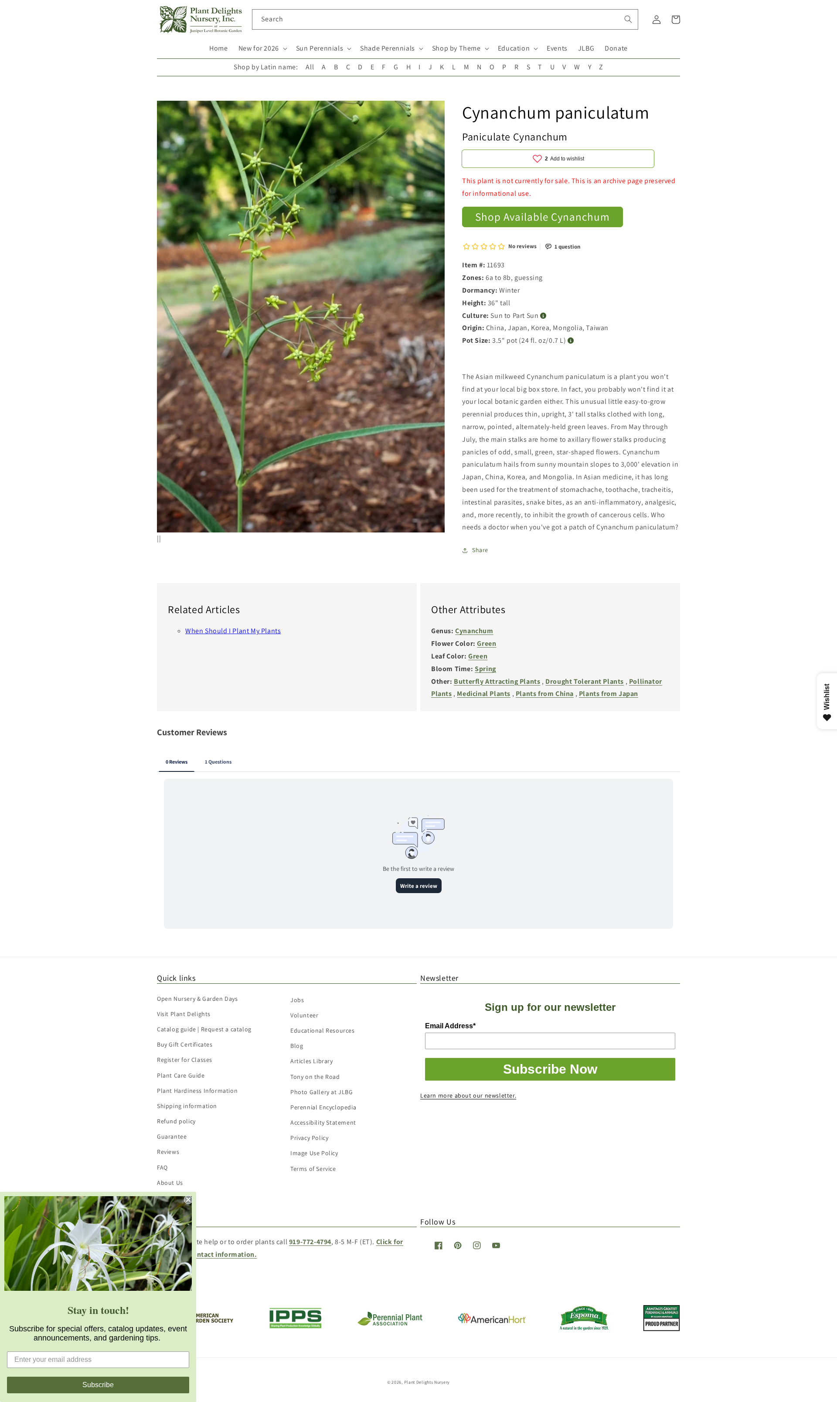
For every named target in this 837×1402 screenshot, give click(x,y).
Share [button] (480, 550)
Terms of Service (313, 1169)
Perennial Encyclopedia (323, 1107)
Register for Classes (184, 1060)
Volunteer (304, 1015)
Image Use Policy (314, 1153)
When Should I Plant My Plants (233, 630)
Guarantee (172, 1136)
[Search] (628, 19)
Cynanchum (474, 630)
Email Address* (450, 1026)
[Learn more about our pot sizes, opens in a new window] (571, 340)
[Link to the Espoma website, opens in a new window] (584, 1328)
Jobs (297, 1000)
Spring (485, 668)
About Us (170, 1183)
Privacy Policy (309, 1138)
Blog (296, 1046)
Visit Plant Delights (184, 1014)
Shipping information (187, 1106)
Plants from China (545, 693)
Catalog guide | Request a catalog (204, 1029)
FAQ (162, 1167)
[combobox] (445, 19)
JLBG (586, 48)
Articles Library (311, 1061)
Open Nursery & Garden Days (197, 999)
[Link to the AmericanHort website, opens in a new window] (492, 1320)
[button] (262, 48)
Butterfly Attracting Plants (497, 681)
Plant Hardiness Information (197, 1091)
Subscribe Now (550, 1069)
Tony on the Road (315, 1077)
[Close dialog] (188, 1199)
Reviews (168, 1152)
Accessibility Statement (323, 1122)
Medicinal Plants (483, 693)
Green (486, 643)
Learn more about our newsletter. (468, 1095)
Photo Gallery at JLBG (321, 1092)
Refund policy (176, 1121)
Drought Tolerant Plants (584, 681)
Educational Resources (322, 1030)
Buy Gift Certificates (185, 1044)
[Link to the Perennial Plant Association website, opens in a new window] (390, 1323)
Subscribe (98, 1384)
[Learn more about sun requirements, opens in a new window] (543, 315)
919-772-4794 (310, 1241)
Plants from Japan (608, 693)
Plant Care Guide (181, 1075)
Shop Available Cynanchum (542, 216)
